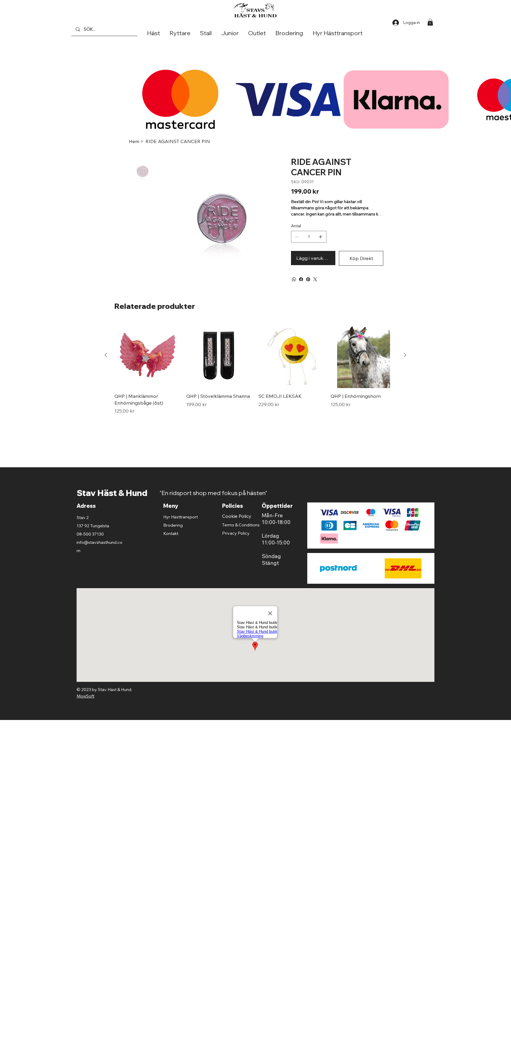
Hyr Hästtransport (180, 526)
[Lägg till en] (320, 246)
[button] (430, 22)
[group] (255, 377)
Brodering (173, 534)
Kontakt (170, 543)
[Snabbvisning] (147, 365)
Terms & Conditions (241, 534)
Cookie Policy (236, 525)
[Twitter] (315, 289)
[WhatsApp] (294, 289)
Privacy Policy (236, 542)
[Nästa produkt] (405, 364)
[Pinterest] (308, 289)
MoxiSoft (85, 705)
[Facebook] (301, 289)
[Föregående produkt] (105, 364)
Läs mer (299, 224)
